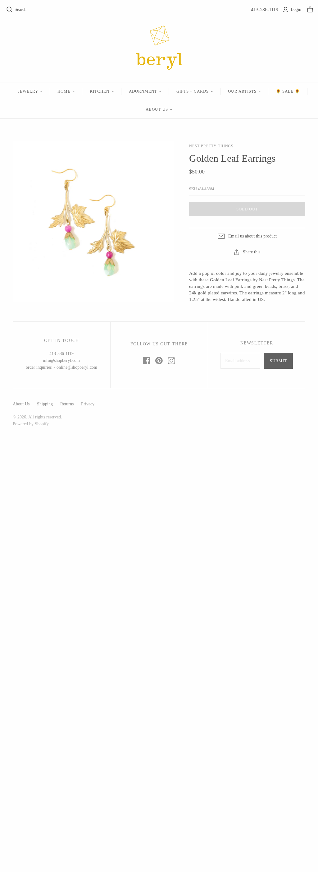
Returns (67, 404)
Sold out (247, 209)
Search (20, 9)
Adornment (143, 91)
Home (63, 91)
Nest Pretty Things (211, 146)
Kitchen (99, 91)
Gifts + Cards (192, 91)
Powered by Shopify (31, 424)
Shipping (45, 404)
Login (296, 9)
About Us (157, 109)
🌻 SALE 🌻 (288, 91)
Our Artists (242, 91)
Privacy (87, 404)
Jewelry (28, 91)
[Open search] (10, 10)
